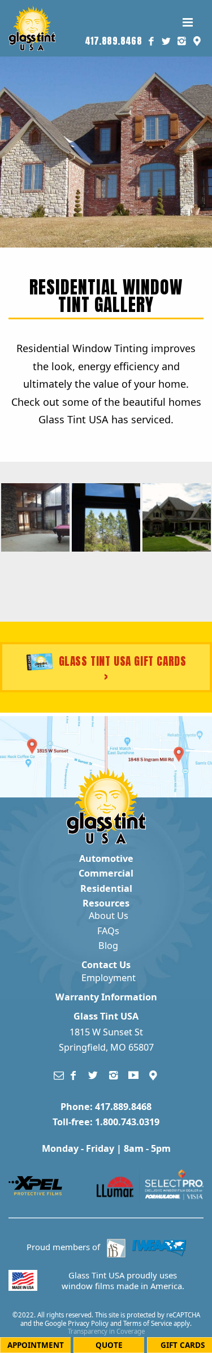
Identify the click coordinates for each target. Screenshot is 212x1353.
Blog (108, 945)
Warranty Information (106, 997)
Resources (106, 903)
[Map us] (153, 1075)
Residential (106, 888)
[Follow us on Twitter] (166, 40)
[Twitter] (93, 1075)
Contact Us (106, 965)
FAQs (108, 931)
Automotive (106, 858)
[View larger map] (51, 756)
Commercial (106, 873)
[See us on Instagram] (181, 40)
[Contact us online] (58, 1075)
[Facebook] (73, 1075)
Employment (108, 978)
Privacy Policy (88, 1323)
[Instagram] (113, 1075)
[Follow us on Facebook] (151, 40)
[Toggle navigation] (187, 22)
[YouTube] (133, 1075)
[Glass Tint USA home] (31, 27)
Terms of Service (147, 1323)
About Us (108, 915)
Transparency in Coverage (106, 1331)
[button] (197, 40)
